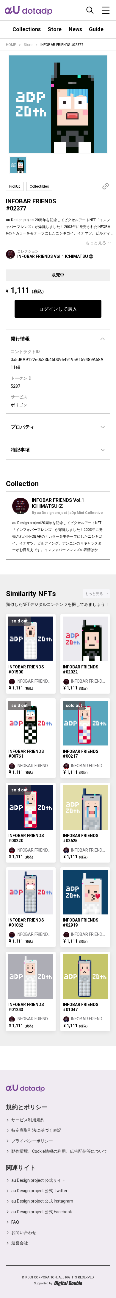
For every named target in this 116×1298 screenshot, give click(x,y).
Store (28, 45)
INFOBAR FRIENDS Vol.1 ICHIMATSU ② (55, 256)
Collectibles (39, 186)
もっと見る (95, 242)
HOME (11, 45)
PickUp (14, 186)
